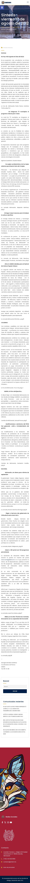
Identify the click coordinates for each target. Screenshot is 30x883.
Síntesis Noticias (8, 47)
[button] (2, 7)
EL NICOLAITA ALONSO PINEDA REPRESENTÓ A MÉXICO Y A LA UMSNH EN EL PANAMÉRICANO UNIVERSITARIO (14, 708)
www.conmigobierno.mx (8, 560)
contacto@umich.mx (9, 862)
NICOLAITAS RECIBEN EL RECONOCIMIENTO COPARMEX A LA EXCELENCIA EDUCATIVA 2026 (14, 732)
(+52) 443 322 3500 (9, 859)
